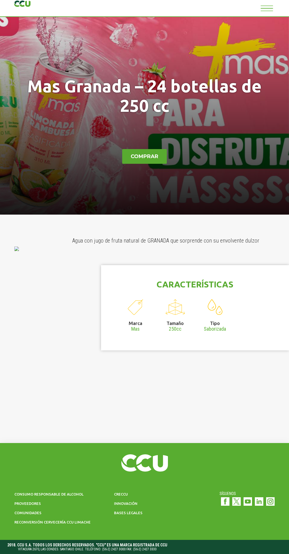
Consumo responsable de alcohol (49, 494)
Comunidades (27, 513)
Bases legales (128, 513)
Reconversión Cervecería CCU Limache (52, 522)
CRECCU (121, 494)
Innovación (125, 503)
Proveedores (27, 503)
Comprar (144, 156)
